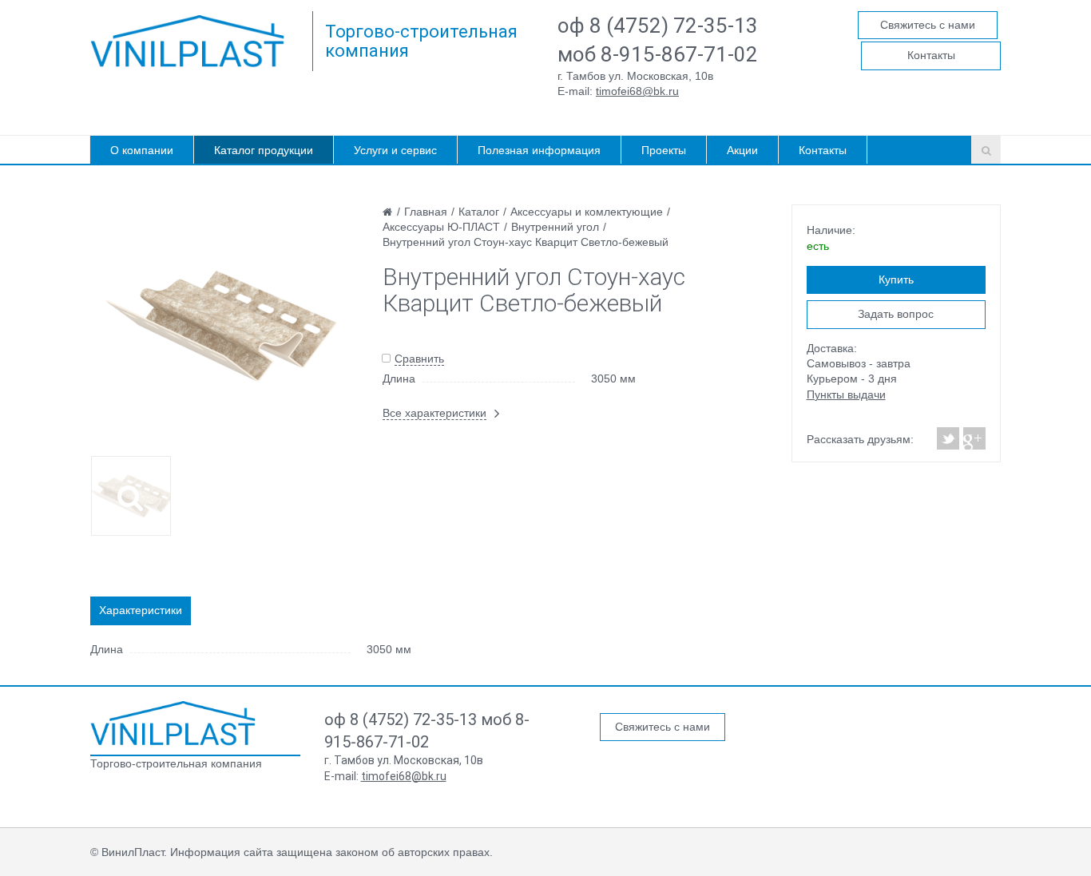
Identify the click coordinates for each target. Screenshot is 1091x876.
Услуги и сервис (395, 150)
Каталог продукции (263, 150)
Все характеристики (434, 412)
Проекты (663, 150)
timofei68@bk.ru (637, 91)
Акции (742, 150)
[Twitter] (948, 438)
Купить (896, 279)
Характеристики (140, 610)
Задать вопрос (896, 313)
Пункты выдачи (846, 394)
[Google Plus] (974, 438)
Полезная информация (539, 150)
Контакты (931, 55)
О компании (141, 150)
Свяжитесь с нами (927, 24)
